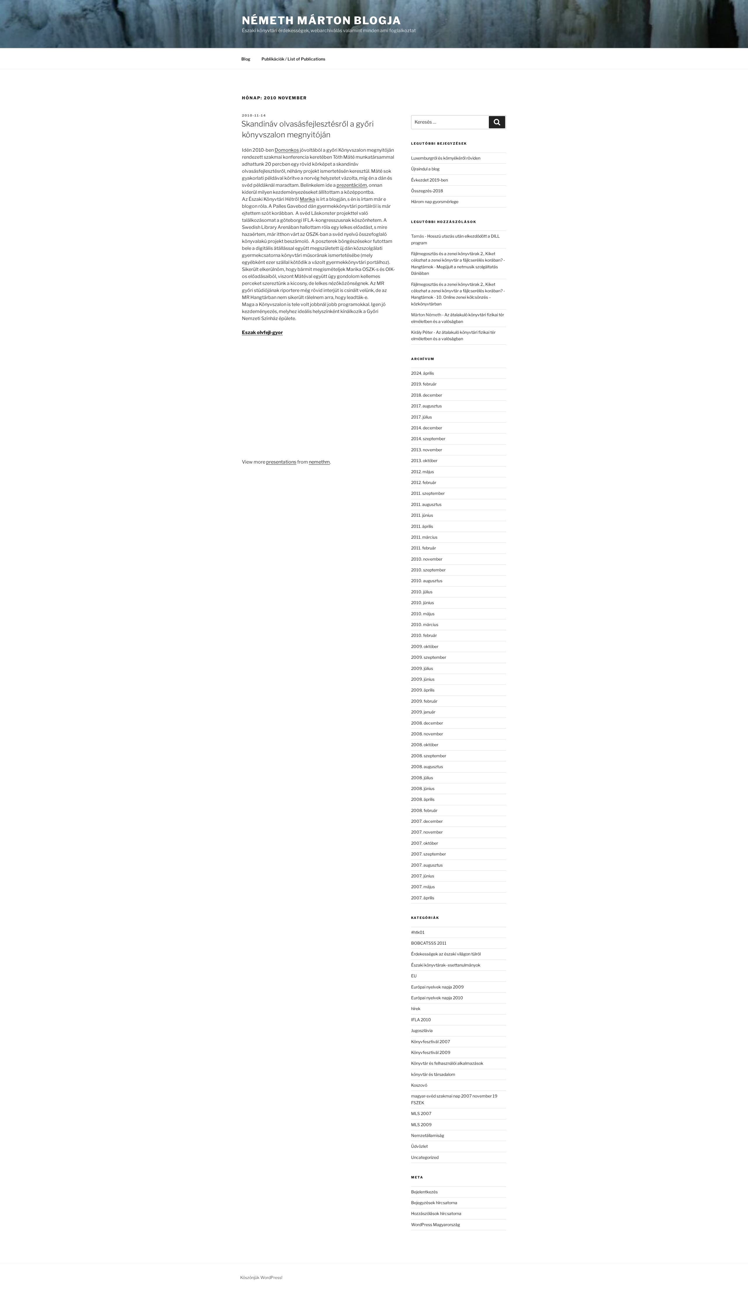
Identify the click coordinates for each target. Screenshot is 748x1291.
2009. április (422, 689)
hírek (415, 1008)
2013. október (424, 460)
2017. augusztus (426, 405)
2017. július (421, 416)
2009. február (424, 701)
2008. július (422, 777)
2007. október (424, 843)
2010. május (422, 613)
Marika (307, 199)
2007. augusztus (427, 865)
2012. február (423, 482)
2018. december (426, 395)
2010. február (424, 635)
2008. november (427, 733)
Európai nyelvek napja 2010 (437, 997)
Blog (245, 58)
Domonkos (287, 150)
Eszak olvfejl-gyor (262, 332)
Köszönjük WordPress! (261, 1277)
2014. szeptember (428, 438)
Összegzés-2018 (427, 190)
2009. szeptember (428, 657)
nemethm (319, 462)
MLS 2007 (421, 1113)
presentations (281, 462)
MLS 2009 (421, 1124)
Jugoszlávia (422, 1030)
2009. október (424, 646)
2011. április (422, 526)
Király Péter (422, 332)
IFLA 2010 (421, 1019)
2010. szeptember (428, 569)
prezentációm (352, 185)
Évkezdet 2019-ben (429, 179)
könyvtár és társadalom (433, 1074)
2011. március (424, 537)
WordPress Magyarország (435, 1224)
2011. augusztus (426, 504)
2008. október (424, 744)
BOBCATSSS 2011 (428, 943)
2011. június (422, 515)
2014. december (426, 427)
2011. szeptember (428, 493)
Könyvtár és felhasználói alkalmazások (447, 1063)
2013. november (426, 449)
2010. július (421, 591)
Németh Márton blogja (321, 20)
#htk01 (418, 932)
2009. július (422, 668)
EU (414, 975)
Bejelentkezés (424, 1191)
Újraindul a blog (425, 168)
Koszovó (419, 1085)
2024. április (422, 373)
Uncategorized (425, 1157)
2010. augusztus (426, 580)
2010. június (422, 602)
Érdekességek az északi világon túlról (446, 953)
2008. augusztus (427, 766)
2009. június (422, 679)
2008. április (422, 799)
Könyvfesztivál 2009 (430, 1052)
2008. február (424, 810)
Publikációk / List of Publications (293, 58)
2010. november (426, 559)
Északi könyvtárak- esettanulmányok (445, 964)
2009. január (423, 711)
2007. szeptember (428, 853)
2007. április (422, 897)
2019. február (424, 383)
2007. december (427, 821)
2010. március (424, 624)
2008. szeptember (428, 755)
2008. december (427, 722)
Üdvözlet (419, 1146)
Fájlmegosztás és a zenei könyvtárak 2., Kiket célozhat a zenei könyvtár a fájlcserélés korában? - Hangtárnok (458, 260)
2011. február (423, 547)
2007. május (423, 886)
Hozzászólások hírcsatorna (436, 1213)
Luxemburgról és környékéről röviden (445, 157)
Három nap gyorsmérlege (434, 201)
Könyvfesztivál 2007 (430, 1041)
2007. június (422, 875)
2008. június (422, 788)
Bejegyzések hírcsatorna (434, 1202)
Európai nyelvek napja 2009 (437, 986)
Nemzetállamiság (427, 1135)
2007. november (427, 831)
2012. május (422, 471)
